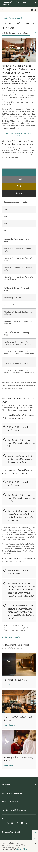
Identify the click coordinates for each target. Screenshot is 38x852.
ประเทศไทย (9, 832)
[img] (35, 2)
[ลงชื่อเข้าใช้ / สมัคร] (35, 10)
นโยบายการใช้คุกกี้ (21, 849)
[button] (36, 33)
